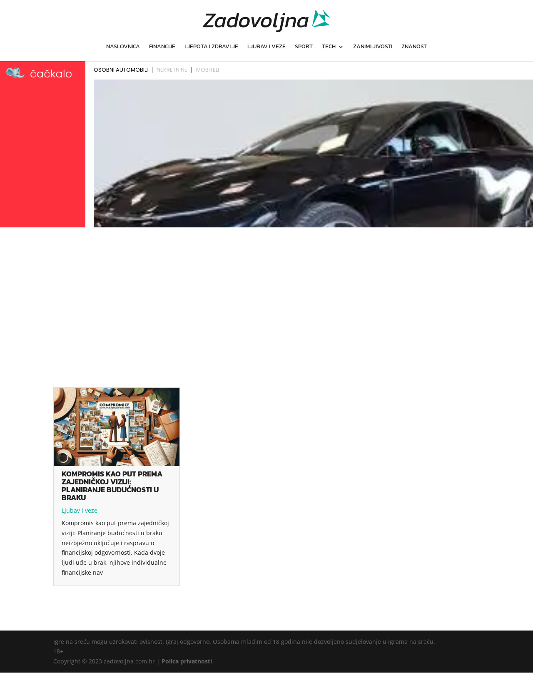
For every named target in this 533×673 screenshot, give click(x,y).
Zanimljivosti (372, 47)
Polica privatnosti (187, 661)
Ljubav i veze (266, 47)
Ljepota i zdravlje (211, 47)
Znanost (414, 47)
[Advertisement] (266, 292)
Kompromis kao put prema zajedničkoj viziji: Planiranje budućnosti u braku (112, 485)
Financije (162, 47)
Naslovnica (123, 47)
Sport (304, 47)
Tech (329, 47)
